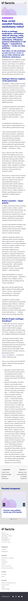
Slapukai (3, 587)
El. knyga (3, 564)
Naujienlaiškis (4, 562)
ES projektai (4, 574)
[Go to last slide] (4, 504)
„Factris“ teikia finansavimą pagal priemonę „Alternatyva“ (6, 474)
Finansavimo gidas (7, 18)
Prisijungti (3, 549)
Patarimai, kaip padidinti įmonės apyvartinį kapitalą (12, 511)
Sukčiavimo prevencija (6, 566)
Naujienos (3, 560)
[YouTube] (22, 596)
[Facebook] (19, 596)
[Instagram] (16, 596)
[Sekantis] (24, 504)
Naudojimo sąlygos (5, 589)
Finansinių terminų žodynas (7, 568)
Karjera (3, 576)
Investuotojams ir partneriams (7, 558)
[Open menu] (25, 3)
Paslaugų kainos (4, 551)
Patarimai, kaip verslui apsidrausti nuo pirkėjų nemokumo (22, 474)
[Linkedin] (13, 596)
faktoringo (5, 355)
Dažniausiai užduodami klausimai (8, 583)
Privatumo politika (5, 585)
